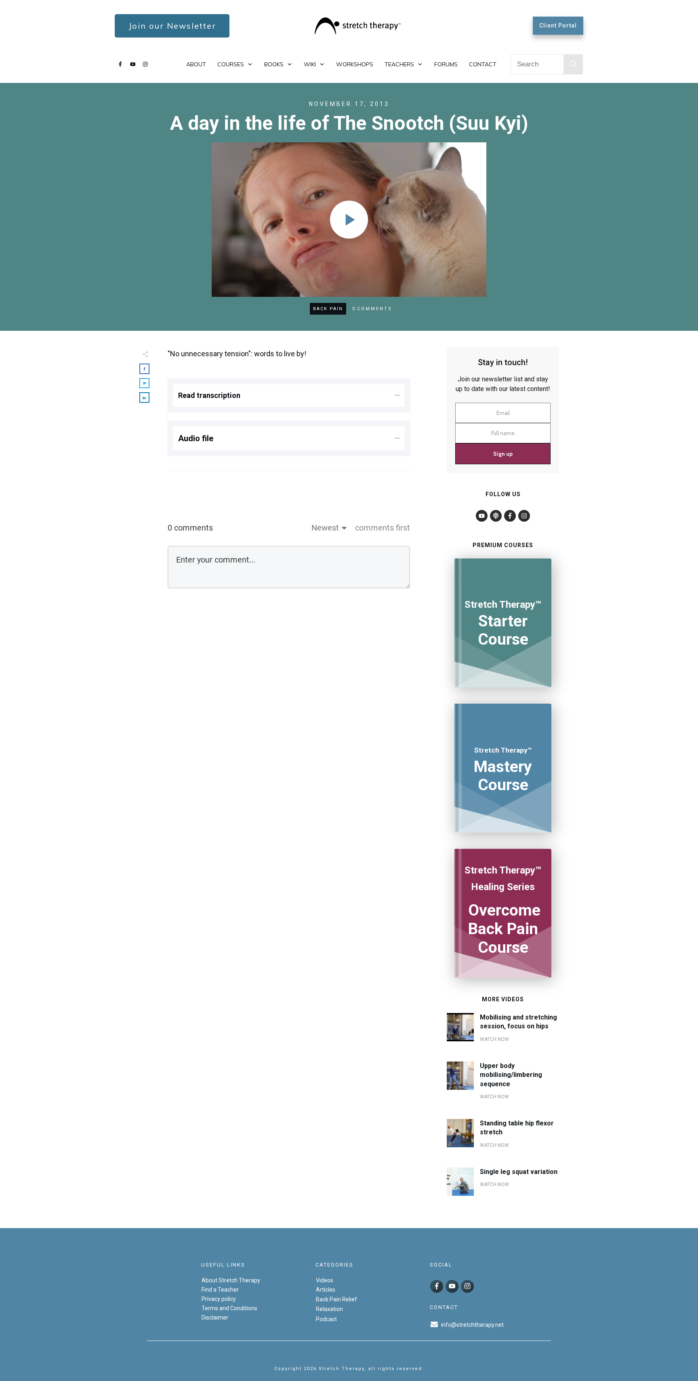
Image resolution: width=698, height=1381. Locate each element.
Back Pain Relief (336, 1299)
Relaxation (329, 1309)
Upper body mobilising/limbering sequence (511, 1075)
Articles (325, 1289)
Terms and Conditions (229, 1308)
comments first (382, 528)
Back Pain (328, 308)
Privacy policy (219, 1299)
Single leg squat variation (518, 1172)
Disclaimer (215, 1317)
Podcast (326, 1319)
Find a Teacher (220, 1289)
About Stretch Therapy (231, 1280)
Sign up (503, 453)
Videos (324, 1280)
